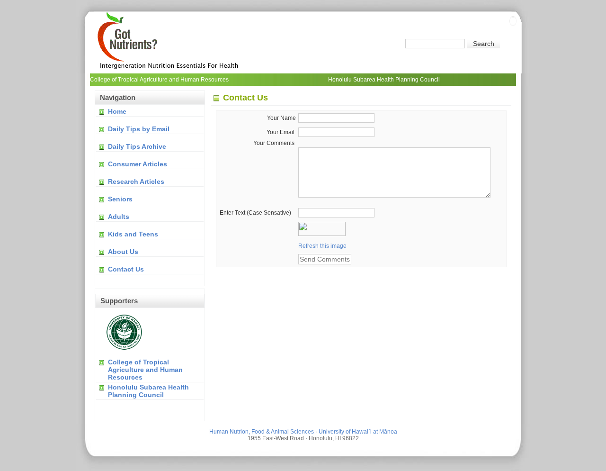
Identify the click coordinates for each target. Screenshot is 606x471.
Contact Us (126, 269)
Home (117, 111)
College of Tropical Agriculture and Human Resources (145, 369)
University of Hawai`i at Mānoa (358, 431)
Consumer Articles (137, 164)
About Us (123, 251)
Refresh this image (322, 246)
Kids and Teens (133, 234)
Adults (118, 216)
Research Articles (136, 181)
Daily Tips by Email (138, 129)
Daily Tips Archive (137, 146)
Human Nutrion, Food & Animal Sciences (261, 431)
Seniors (120, 199)
